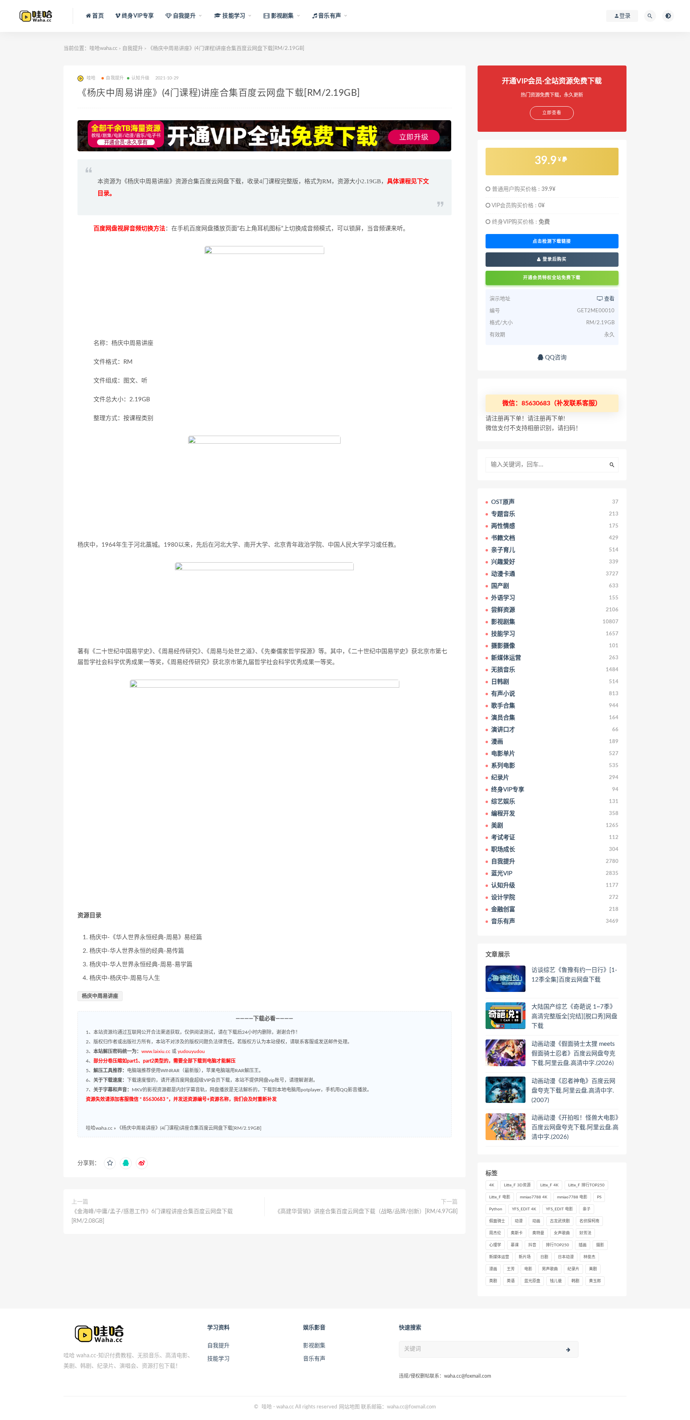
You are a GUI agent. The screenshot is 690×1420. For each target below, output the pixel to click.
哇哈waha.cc (103, 48)
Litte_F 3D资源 (517, 1185)
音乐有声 (314, 1359)
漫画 (493, 1269)
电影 (528, 1269)
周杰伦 (495, 1233)
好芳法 (585, 1233)
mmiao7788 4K (533, 1197)
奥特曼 (538, 1233)
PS (599, 1197)
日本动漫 (566, 1257)
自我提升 (132, 48)
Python (495, 1209)
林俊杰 (589, 1257)
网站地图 (349, 1407)
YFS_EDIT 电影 (559, 1209)
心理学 (495, 1245)
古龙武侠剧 (560, 1221)
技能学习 (218, 1359)
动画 (536, 1221)
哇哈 (267, 1407)
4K (491, 1185)
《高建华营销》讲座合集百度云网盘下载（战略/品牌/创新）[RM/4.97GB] (366, 1211)
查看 (609, 298)
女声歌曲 (562, 1233)
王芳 (511, 1269)
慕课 (515, 1245)
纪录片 (573, 1269)
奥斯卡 (517, 1233)
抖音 (532, 1245)
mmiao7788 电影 (572, 1197)
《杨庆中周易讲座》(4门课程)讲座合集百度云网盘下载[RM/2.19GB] (189, 1128)
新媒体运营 (499, 1257)
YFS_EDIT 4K (524, 1209)
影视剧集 (314, 1346)
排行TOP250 (557, 1245)
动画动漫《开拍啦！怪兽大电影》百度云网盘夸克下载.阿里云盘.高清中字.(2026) (575, 1127)
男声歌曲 (550, 1269)
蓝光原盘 (532, 1281)
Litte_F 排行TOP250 (586, 1185)
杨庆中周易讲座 (100, 996)
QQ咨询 (555, 358)
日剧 (544, 1257)
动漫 (519, 1221)
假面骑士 (497, 1221)
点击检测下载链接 (552, 241)
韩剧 (575, 1281)
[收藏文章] (110, 1163)
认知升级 (140, 78)
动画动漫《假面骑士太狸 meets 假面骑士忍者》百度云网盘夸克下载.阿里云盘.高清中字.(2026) (573, 1053)
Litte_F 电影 (499, 1197)
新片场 (525, 1257)
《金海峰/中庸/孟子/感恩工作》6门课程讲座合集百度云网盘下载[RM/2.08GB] (152, 1216)
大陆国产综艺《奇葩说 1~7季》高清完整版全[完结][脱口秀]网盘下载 (574, 1016)
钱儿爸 (556, 1281)
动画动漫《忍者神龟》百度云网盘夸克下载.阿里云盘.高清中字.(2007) (573, 1090)
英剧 (493, 1281)
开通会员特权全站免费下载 (552, 278)
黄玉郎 (595, 1281)
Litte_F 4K (549, 1185)
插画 (583, 1245)
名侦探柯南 (589, 1221)
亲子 (587, 1209)
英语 (511, 1281)
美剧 (593, 1269)
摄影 (600, 1245)
